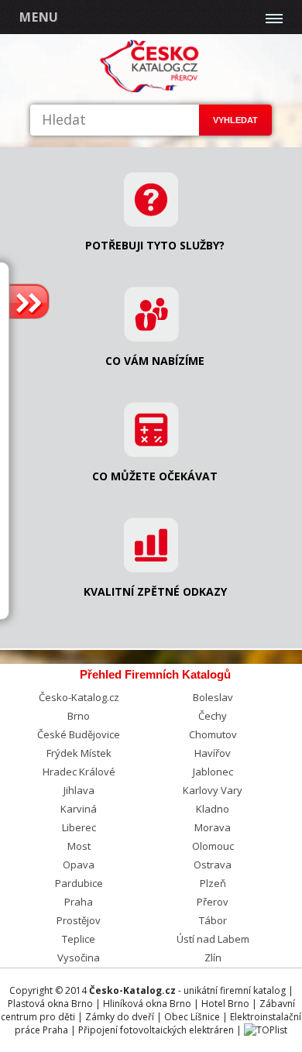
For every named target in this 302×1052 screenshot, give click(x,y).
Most (79, 846)
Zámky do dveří (119, 1016)
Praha (78, 902)
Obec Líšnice (192, 1016)
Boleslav (213, 697)
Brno (78, 716)
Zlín (212, 957)
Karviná (78, 809)
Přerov (212, 902)
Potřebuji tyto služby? (155, 245)
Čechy (212, 716)
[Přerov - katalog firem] (151, 89)
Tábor (213, 920)
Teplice (78, 939)
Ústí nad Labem (213, 939)
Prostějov (79, 920)
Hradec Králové (79, 772)
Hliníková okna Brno (147, 1003)
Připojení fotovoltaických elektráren (156, 1030)
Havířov (212, 753)
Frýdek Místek (79, 753)
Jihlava (78, 790)
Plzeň (213, 883)
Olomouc (213, 846)
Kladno (212, 809)
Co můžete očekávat (155, 476)
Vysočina (78, 957)
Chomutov (213, 734)
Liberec (79, 827)
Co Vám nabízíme (154, 360)
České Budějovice (78, 734)
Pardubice (79, 883)
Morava (212, 827)
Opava (78, 865)
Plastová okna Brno (50, 1003)
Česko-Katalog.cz (79, 697)
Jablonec (213, 772)
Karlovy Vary (212, 790)
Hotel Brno (225, 1003)
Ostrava (213, 865)
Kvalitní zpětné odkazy (155, 591)
